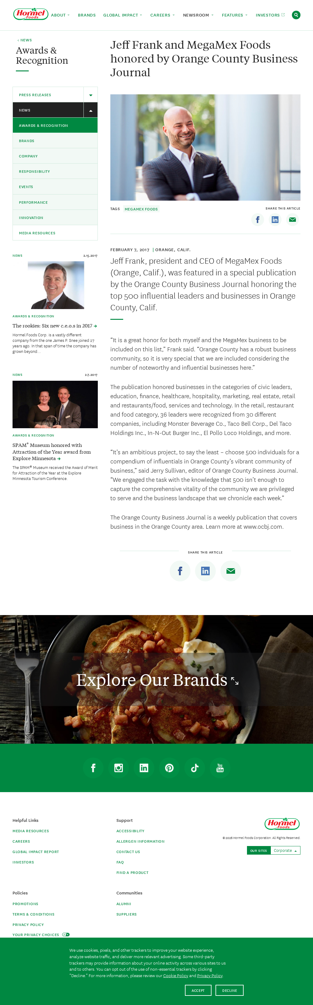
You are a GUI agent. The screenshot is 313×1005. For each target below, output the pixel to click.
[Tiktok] (194, 768)
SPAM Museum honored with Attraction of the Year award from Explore (52, 451)
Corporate (283, 850)
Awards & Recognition (43, 125)
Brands (27, 140)
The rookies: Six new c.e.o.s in (53, 325)
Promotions (26, 903)
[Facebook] (257, 219)
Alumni (123, 903)
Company (28, 156)
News (25, 110)
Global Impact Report (36, 851)
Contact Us (128, 851)
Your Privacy (37, 934)
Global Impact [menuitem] (121, 15)
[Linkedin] (275, 219)
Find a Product (132, 872)
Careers (21, 841)
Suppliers (126, 914)
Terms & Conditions (34, 914)
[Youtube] (220, 768)
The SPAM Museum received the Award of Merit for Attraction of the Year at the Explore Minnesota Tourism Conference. (55, 472)
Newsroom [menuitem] (197, 15)
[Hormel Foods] (31, 14)
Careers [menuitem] (161, 15)
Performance (33, 202)
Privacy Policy (28, 924)
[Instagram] (118, 768)
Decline (229, 990)
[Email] (292, 219)
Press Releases (35, 94)
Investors (23, 862)
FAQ (120, 862)
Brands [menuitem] (87, 15)
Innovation (31, 217)
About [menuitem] (59, 15)
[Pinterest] (169, 768)
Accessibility (130, 830)
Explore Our (153, 679)
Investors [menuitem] (269, 15)
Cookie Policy (175, 975)
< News (24, 40)
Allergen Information (140, 841)
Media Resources (37, 233)
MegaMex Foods (141, 209)
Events (26, 186)
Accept (198, 990)
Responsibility (34, 171)
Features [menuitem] (233, 15)
